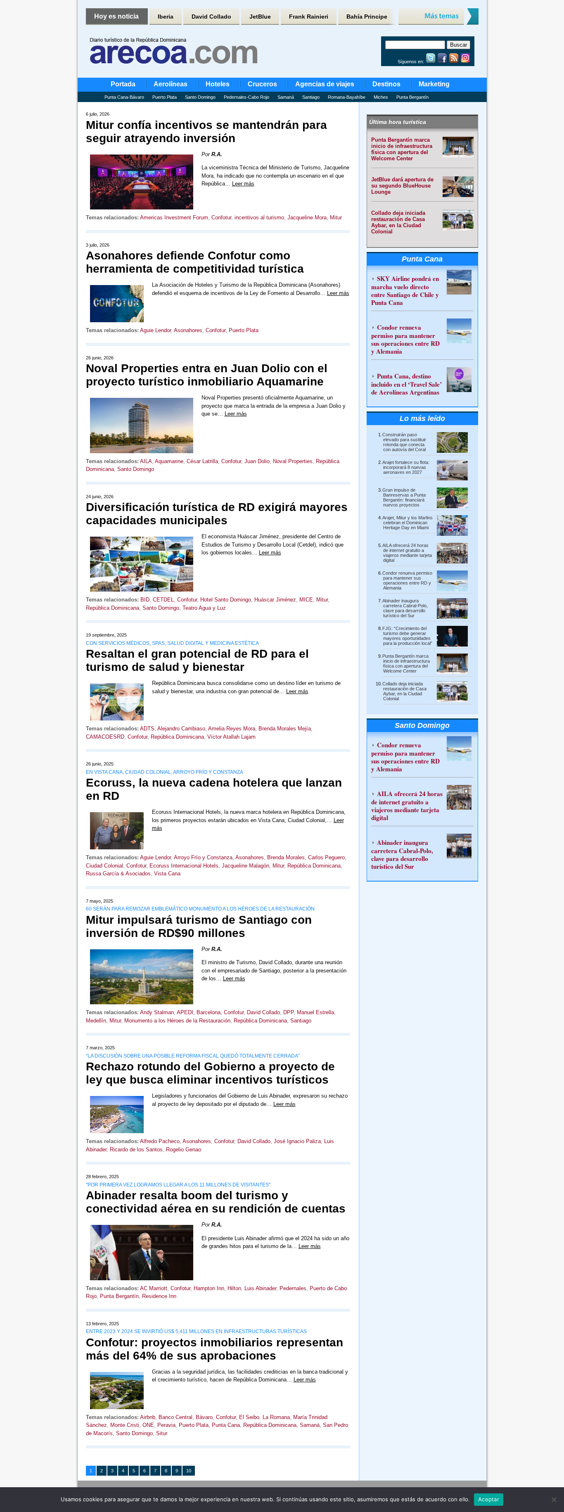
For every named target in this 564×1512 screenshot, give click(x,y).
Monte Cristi (124, 1425)
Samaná (285, 97)
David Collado (211, 16)
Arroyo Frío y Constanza (203, 857)
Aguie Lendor (155, 330)
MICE (306, 600)
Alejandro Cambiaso (181, 728)
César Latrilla (202, 461)
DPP (288, 1012)
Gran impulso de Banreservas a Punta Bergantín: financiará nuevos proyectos (404, 497)
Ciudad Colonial (104, 866)
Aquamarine (169, 461)
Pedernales (293, 1288)
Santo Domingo (200, 97)
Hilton (234, 1288)
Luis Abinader (260, 1288)
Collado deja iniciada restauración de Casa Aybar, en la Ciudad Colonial (398, 222)
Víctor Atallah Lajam (231, 737)
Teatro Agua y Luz (204, 608)
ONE (148, 1425)
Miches (381, 97)
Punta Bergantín (412, 97)
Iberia (165, 16)
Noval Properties (293, 461)
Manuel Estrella (315, 1012)
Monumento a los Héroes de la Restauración (177, 1021)
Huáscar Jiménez (275, 600)
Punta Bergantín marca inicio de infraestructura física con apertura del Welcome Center (401, 149)
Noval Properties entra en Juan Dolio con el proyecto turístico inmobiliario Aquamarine (206, 375)
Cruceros (262, 84)
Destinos (386, 84)
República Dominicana (112, 608)
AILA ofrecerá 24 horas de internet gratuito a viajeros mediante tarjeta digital (407, 553)
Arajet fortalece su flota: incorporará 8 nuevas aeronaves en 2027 (405, 467)
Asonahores (188, 330)
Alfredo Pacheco (160, 1141)
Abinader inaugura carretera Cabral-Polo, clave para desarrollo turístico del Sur (405, 608)
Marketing (434, 84)
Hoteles (218, 84)
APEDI (185, 1012)
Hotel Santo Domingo (225, 600)
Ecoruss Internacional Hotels (183, 866)
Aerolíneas (170, 84)
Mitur (336, 217)
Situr (161, 1433)
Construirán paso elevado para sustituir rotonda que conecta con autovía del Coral (404, 442)
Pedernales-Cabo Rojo (246, 97)
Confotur (221, 217)
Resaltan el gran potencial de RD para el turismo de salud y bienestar (197, 660)
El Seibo (249, 1417)
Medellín (96, 1021)
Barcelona (208, 1012)
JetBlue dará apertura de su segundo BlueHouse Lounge (402, 185)
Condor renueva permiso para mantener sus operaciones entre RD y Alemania (405, 339)
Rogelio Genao (183, 1149)
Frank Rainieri (308, 16)
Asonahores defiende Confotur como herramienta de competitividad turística (195, 262)
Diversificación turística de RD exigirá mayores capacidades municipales (217, 514)
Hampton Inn (209, 1288)
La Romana (276, 1417)
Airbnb (147, 1417)
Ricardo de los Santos (136, 1149)
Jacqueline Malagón (245, 866)
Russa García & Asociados (118, 873)
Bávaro (204, 1417)
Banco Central (175, 1417)
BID (144, 600)
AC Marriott (153, 1288)
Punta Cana (226, 1425)
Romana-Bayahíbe (346, 97)
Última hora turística (397, 122)
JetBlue (260, 16)
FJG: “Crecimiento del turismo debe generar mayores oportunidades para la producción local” (407, 636)
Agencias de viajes (324, 84)
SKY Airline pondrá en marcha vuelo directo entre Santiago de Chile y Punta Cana (405, 290)
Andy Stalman (157, 1012)
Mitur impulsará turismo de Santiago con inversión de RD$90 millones (199, 926)
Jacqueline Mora (307, 217)
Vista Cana (167, 873)
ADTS (147, 728)
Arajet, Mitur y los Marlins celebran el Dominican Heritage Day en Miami (407, 522)
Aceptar (488, 1499)
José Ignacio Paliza (297, 1141)
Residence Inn (159, 1296)
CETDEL (163, 600)
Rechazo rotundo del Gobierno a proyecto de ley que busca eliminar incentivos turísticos (210, 1073)
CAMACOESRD (105, 737)
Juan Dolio (257, 461)
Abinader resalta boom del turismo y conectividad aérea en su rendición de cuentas (216, 1202)
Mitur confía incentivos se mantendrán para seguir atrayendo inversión (206, 132)
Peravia (166, 1425)
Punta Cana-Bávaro (124, 97)
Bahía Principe (366, 16)
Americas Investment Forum (174, 217)
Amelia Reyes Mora (231, 728)
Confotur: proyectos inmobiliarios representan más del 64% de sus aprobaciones (214, 1349)
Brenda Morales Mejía (284, 728)
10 (188, 1470)
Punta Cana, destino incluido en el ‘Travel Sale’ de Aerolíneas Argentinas (406, 384)
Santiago (311, 97)
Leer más (243, 184)
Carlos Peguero (326, 857)
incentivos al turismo (259, 217)
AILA (146, 461)
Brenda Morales (286, 857)
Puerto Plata (164, 97)
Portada (123, 84)
